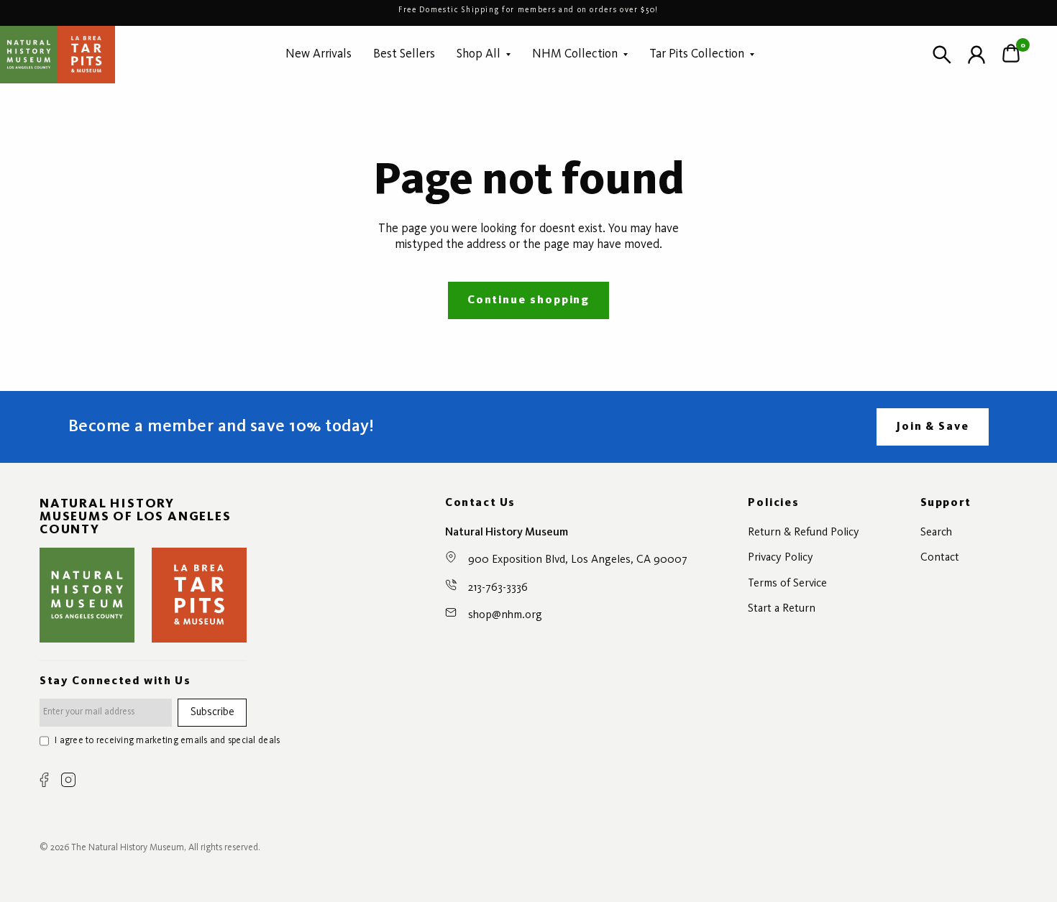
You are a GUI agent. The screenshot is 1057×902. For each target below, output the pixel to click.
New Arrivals (318, 54)
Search (936, 532)
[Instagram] (68, 780)
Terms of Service (787, 583)
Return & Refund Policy (803, 532)
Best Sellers (404, 54)
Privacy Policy (780, 557)
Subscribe (212, 712)
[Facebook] (44, 780)
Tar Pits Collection (696, 54)
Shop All (478, 54)
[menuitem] (318, 54)
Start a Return (781, 609)
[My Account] (976, 54)
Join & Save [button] (932, 427)
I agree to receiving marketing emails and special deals (167, 740)
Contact (939, 557)
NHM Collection (575, 54)
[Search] (942, 54)
